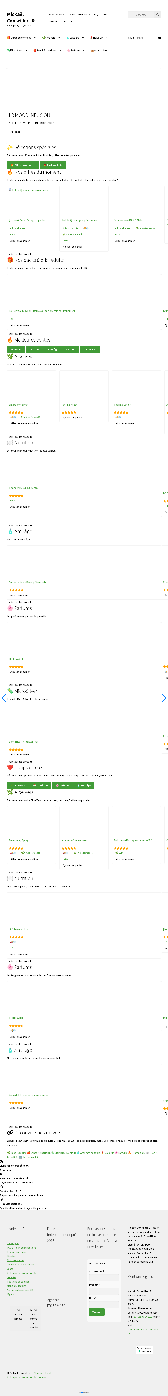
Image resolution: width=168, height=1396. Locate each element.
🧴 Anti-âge (84, 785)
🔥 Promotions (137, 1152)
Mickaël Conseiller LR (21, 17)
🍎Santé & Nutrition (44, 50)
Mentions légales (16, 1285)
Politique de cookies (18, 1281)
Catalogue (13, 1243)
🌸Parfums (73, 50)
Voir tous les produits (20, 254)
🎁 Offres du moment (19, 37)
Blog (105, 14)
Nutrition (34, 349)
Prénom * (94, 1284)
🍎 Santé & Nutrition (39, 1152)
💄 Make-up (108, 1152)
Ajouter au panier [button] (20, 240)
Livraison (12, 1256)
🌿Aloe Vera (48, 37)
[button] (81, 1392)
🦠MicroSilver (15, 50)
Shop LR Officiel (56, 14)
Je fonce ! (15, 131)
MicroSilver (90, 349)
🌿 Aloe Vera (18, 785)
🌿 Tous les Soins (16, 1152)
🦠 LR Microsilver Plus (63, 1152)
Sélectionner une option (24, 423)
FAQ (96, 14)
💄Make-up (96, 37)
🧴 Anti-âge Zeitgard (88, 1152)
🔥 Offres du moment (23, 165)
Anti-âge (53, 349)
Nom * (92, 1298)
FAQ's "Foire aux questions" (22, 1247)
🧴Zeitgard (72, 37)
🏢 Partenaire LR (28, 1157)
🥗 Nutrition (40, 785)
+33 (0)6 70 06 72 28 (143, 1316)
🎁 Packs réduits (52, 165)
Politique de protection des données (27, 1377)
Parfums (71, 349)
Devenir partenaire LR (19, 1251)
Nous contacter (15, 1260)
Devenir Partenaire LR (79, 14)
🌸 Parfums (62, 785)
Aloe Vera (16, 349)
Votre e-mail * (97, 1271)
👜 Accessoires (99, 50)
